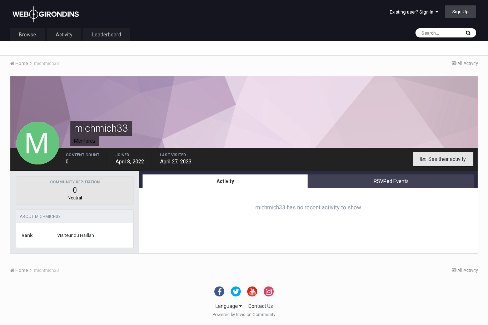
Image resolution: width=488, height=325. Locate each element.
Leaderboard (106, 34)
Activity (64, 34)
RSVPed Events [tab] (391, 181)
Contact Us (260, 306)
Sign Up (460, 11)
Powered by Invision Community (244, 314)
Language (227, 306)
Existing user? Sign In (412, 12)
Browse (27, 34)
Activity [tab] (225, 181)
